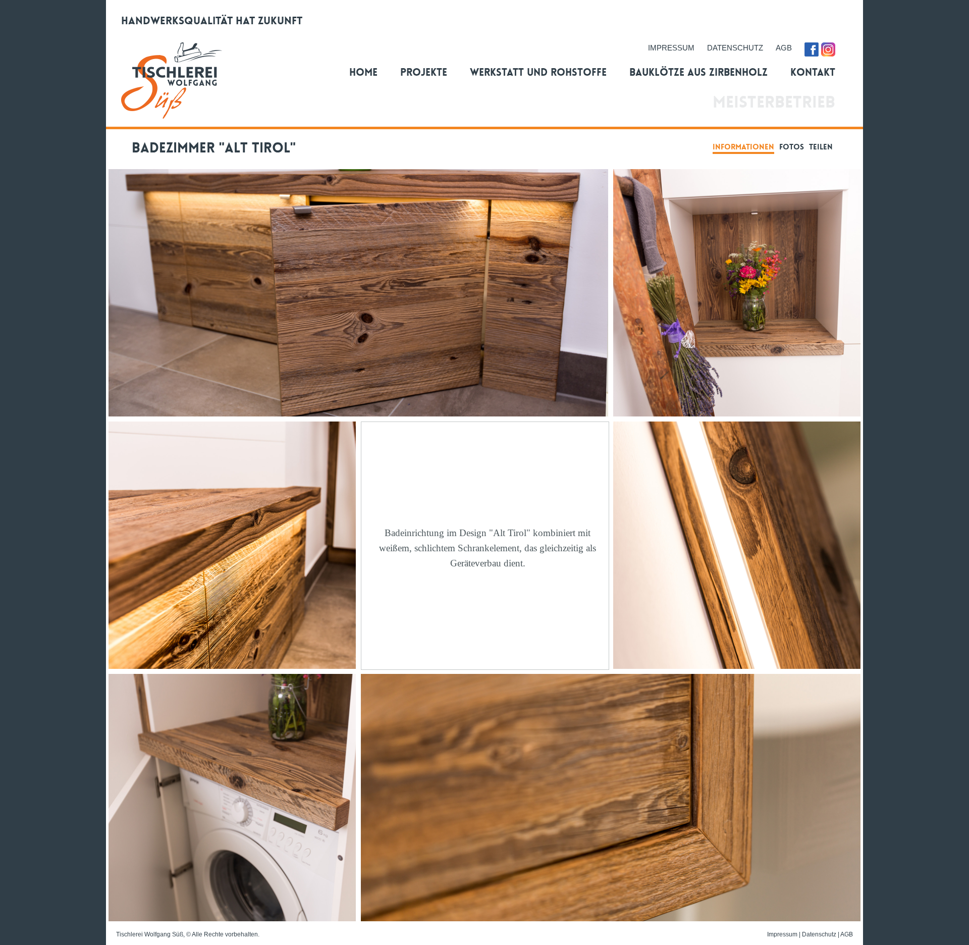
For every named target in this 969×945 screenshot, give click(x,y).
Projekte (423, 72)
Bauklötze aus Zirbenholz (698, 72)
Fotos (791, 147)
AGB (784, 48)
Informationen (743, 147)
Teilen (821, 147)
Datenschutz (819, 934)
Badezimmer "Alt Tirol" (210, 148)
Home (363, 72)
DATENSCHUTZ (735, 48)
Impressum (782, 934)
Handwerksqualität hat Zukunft (211, 21)
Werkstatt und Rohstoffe (538, 72)
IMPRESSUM (671, 48)
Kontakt (812, 72)
